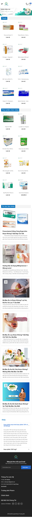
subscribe (25, 467)
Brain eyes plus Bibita (24, 148)
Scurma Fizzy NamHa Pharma (25, 170)
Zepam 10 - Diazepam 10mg (9, 101)
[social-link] (13, 504)
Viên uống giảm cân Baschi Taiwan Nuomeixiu (13, 170)
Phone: (3, 479)
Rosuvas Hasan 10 (8, 35)
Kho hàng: (3, 484)
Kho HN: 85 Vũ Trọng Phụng (12, 484)
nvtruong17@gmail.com (9, 481)
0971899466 (7, 479)
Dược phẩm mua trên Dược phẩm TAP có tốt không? (16, 425)
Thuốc (4, 18)
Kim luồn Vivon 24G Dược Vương (10, 148)
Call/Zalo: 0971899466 (6, 503)
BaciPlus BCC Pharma (8, 192)
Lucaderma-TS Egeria (24, 126)
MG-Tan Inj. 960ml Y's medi (9, 79)
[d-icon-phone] (27, 4)
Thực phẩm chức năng (10, 110)
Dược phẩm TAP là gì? (10, 449)
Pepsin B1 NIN (8, 126)
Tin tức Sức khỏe (8, 206)
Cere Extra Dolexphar (24, 192)
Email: (2, 481)
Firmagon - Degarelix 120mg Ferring (11, 57)
